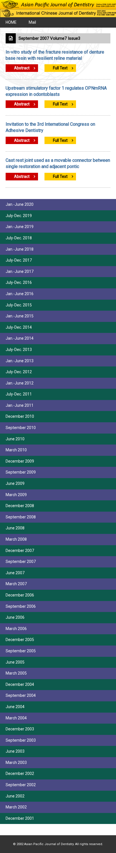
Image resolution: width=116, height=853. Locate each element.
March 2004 (16, 718)
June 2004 (15, 706)
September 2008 (21, 517)
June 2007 (15, 573)
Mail (32, 22)
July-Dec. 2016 (19, 282)
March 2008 (16, 539)
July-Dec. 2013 (19, 349)
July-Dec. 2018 (19, 238)
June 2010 (15, 439)
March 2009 (16, 494)
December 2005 (20, 639)
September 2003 (21, 740)
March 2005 (16, 673)
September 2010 (21, 427)
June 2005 (15, 662)
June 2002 (15, 796)
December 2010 (20, 416)
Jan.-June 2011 (20, 405)
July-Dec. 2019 (19, 215)
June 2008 (15, 528)
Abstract (22, 68)
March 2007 (16, 584)
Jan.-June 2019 (20, 226)
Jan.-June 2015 (20, 316)
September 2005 (21, 651)
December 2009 (20, 461)
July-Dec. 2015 (19, 305)
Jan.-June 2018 (20, 249)
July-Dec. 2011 (19, 394)
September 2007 (21, 561)
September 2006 (21, 606)
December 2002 (20, 773)
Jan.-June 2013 (20, 361)
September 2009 (21, 472)
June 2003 (15, 751)
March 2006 (16, 628)
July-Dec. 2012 (19, 372)
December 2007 (20, 550)
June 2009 (15, 483)
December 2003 (20, 729)
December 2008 (20, 505)
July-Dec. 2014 (19, 327)
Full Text (60, 68)
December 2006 (20, 595)
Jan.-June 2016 (20, 293)
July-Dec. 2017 (19, 260)
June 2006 (15, 617)
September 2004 (21, 695)
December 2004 (20, 684)
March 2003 (16, 762)
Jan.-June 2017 (20, 271)
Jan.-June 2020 (20, 204)
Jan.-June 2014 (20, 338)
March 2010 (16, 450)
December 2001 (20, 818)
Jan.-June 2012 (20, 383)
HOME (11, 22)
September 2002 (21, 785)
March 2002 (16, 807)
